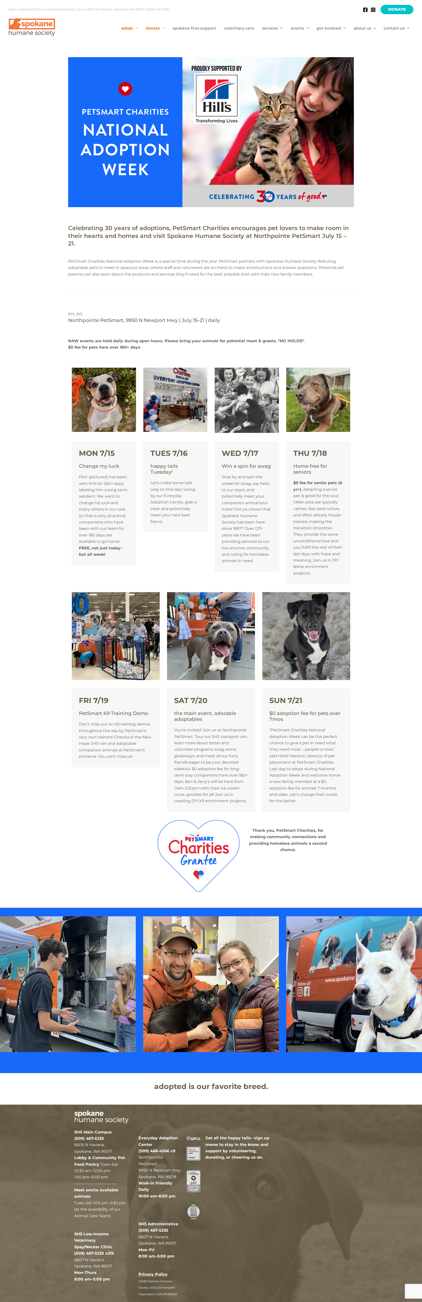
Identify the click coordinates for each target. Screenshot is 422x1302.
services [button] (270, 28)
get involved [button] (328, 28)
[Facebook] (365, 9)
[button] (396, 9)
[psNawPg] (211, 984)
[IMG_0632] (68, 984)
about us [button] (362, 28)
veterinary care (239, 28)
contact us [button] (394, 28)
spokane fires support (194, 28)
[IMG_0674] (354, 984)
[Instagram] (373, 9)
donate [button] (153, 28)
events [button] (297, 28)
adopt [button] (127, 28)
